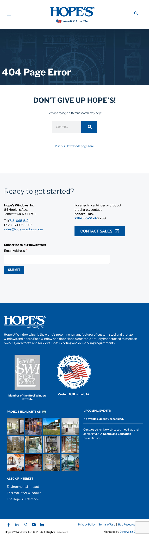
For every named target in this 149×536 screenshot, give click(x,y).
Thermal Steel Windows (24, 493)
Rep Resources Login (131, 524)
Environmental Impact (23, 487)
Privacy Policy (86, 524)
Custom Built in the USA (73, 394)
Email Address (14, 251)
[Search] (89, 127)
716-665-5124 (19, 221)
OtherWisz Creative (132, 531)
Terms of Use (106, 524)
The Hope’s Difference (23, 499)
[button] (136, 13)
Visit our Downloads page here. (74, 146)
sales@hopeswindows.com (23, 229)
